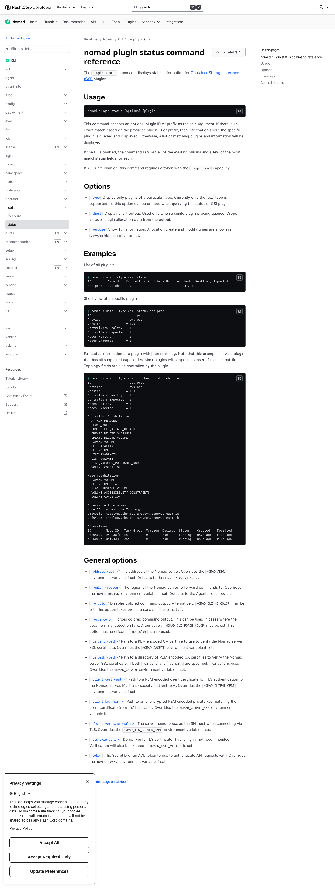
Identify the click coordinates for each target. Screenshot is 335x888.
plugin (132, 39)
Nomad (108, 39)
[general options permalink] (141, 561)
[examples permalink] (120, 254)
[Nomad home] (15, 21)
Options (266, 70)
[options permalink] (115, 187)
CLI (120, 39)
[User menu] (323, 7)
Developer (91, 39)
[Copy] (239, 111)
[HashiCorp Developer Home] (28, 7)
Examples (267, 76)
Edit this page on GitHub (107, 782)
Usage (265, 63)
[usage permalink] (109, 97)
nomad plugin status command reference (291, 57)
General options (272, 82)
